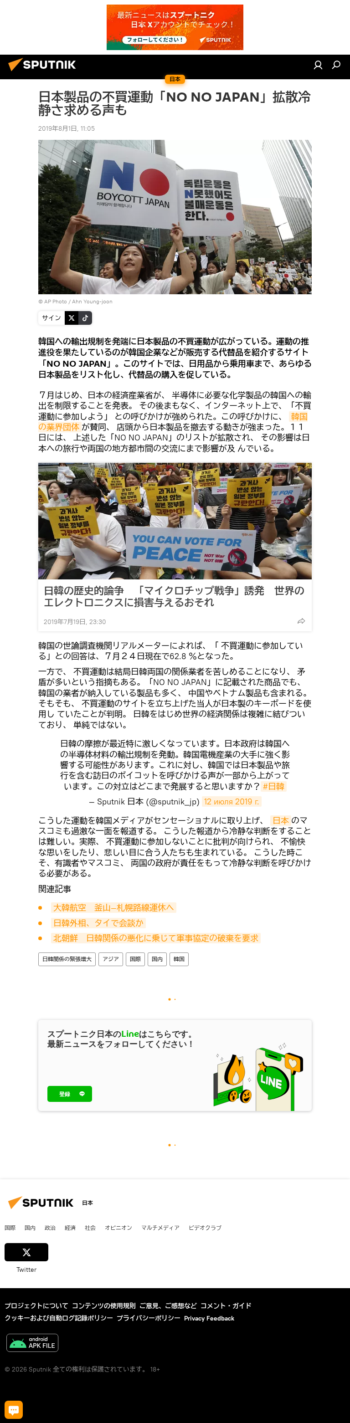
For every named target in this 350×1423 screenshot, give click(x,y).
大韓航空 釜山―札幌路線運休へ (113, 907)
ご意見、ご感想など (168, 1306)
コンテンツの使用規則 (104, 1306)
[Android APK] (32, 1344)
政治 (50, 1227)
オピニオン (118, 1227)
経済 (70, 1227)
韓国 (179, 959)
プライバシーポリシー (148, 1318)
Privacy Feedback (209, 1318)
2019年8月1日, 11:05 (66, 128)
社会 (90, 1227)
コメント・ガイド (226, 1306)
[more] (301, 621)
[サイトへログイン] (318, 65)
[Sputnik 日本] (45, 72)
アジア (111, 959)
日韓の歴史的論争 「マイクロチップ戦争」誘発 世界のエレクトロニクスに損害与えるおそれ (174, 597)
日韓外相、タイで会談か (98, 923)
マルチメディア (160, 1227)
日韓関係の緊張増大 (67, 959)
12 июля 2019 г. (231, 801)
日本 (281, 820)
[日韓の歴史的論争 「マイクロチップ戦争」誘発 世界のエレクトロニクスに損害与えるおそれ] (175, 521)
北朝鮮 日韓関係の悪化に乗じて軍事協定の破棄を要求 (155, 938)
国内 (157, 959)
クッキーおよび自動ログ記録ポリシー (59, 1318)
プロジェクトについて (36, 1306)
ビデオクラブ (205, 1227)
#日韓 (273, 786)
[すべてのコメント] (14, 1410)
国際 (135, 959)
